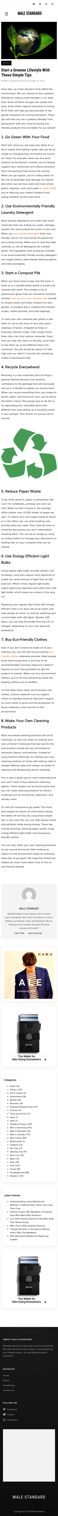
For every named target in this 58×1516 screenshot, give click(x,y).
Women (14, 1175)
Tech (12, 1165)
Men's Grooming (18, 1127)
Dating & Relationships (21, 1106)
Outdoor (14, 1144)
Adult (12, 1086)
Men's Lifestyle (17, 1134)
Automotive (16, 1096)
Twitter (19, 933)
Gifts (12, 1120)
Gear (12, 1117)
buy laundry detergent (26, 233)
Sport (12, 1158)
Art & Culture (16, 1092)
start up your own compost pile (29, 298)
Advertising (8, 1385)
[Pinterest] (52, 4)
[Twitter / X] (40, 4)
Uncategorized (17, 1172)
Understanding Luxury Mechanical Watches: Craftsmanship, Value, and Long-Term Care (31, 1205)
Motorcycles (16, 1141)
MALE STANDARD (30, 13)
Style (12, 1161)
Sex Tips (14, 1148)
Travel (13, 1168)
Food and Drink (18, 1113)
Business (14, 1103)
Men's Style (15, 1137)
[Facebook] (34, 4)
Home (6, 1375)
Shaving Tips (16, 1151)
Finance (14, 1110)
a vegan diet (47, 188)
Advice (13, 1089)
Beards (13, 1099)
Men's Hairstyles (18, 1130)
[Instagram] (46, 4)
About (6, 1380)
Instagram (35, 933)
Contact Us (8, 1390)
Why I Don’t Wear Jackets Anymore (27, 1225)
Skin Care (15, 1155)
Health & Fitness (18, 1123)
